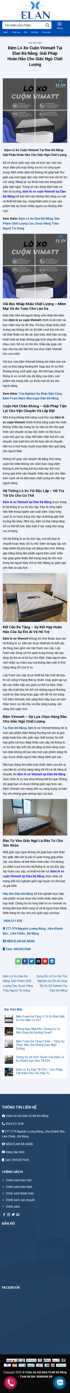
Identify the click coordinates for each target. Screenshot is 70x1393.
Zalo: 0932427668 (17, 949)
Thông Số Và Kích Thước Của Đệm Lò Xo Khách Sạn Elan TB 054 (40, 1058)
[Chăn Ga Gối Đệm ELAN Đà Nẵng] (35, 10)
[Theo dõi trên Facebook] (4, 1214)
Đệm (6, 32)
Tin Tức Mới (35, 43)
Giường (34, 32)
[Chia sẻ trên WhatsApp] (18, 961)
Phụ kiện (46, 32)
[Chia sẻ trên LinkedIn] (52, 961)
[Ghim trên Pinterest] (45, 961)
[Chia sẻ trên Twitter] (32, 961)
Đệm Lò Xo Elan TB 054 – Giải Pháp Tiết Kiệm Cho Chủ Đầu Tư (39, 1071)
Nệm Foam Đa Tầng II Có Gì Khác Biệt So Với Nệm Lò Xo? (40, 1018)
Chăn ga (16, 32)
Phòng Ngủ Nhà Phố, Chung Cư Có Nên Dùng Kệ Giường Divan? (38, 1030)
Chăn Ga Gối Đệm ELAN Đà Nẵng (26, 1116)
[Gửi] (47, 25)
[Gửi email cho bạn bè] (38, 961)
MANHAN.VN (44, 1376)
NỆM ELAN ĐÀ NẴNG (20, 941)
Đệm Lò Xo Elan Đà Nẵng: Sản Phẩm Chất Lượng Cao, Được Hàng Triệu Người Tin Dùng (31, 223)
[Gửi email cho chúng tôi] (17, 1214)
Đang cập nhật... (15, 1152)
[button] (60, 25)
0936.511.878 (12, 921)
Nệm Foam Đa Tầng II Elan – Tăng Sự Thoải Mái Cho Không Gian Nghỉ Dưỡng (40, 1045)
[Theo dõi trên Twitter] (13, 1214)
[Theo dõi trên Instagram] (8, 1214)
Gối (25, 32)
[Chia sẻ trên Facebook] (25, 961)
